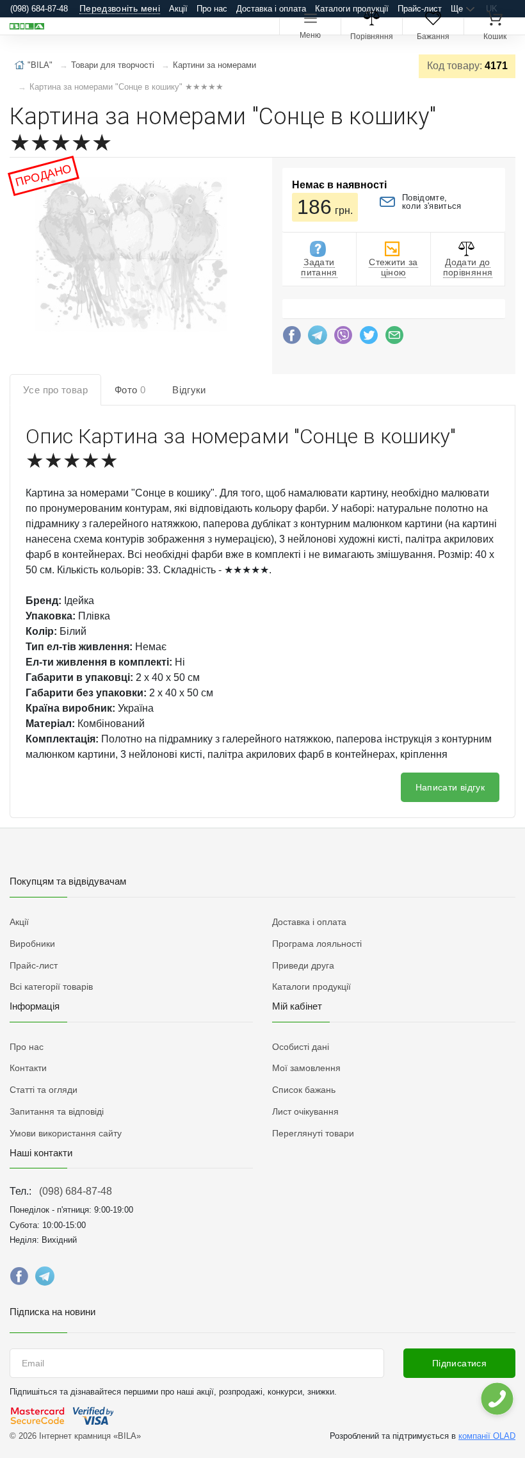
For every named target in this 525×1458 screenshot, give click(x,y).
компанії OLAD (486, 1436)
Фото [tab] (130, 389)
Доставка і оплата (271, 8)
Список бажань (303, 1090)
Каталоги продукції (352, 8)
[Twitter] (368, 338)
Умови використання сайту (66, 1133)
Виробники (32, 943)
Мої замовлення (306, 1068)
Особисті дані (300, 1047)
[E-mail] (394, 338)
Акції (178, 8)
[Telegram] (317, 338)
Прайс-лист (420, 8)
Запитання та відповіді (57, 1111)
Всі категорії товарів (51, 986)
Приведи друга (303, 965)
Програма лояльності (317, 943)
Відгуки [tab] (189, 389)
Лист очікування (305, 1111)
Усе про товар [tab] (55, 389)
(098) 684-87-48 (75, 1191)
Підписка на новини (52, 1311)
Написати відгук (450, 787)
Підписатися (459, 1363)
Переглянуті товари (313, 1133)
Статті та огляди (43, 1090)
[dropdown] (496, 1399)
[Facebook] (292, 338)
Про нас (212, 8)
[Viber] (343, 338)
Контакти (28, 1068)
